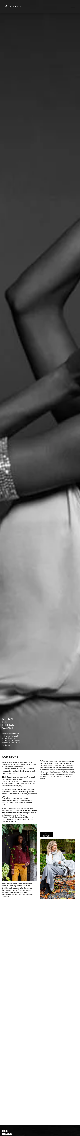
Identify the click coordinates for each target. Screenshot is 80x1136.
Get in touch (46, 834)
